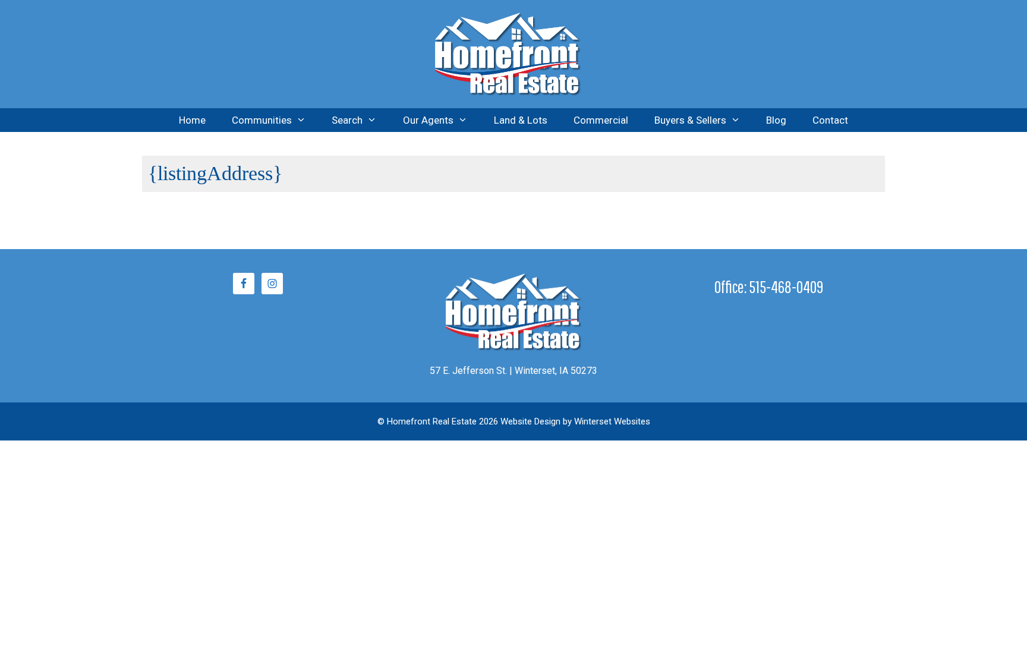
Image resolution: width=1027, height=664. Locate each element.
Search (347, 120)
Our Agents (428, 120)
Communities (262, 120)
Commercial (601, 120)
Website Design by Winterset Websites (575, 421)
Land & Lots (520, 120)
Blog (776, 120)
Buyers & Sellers (690, 120)
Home (192, 120)
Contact (830, 120)
